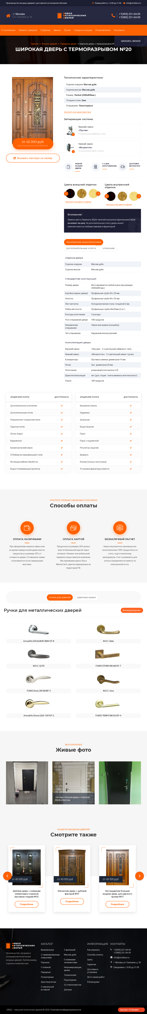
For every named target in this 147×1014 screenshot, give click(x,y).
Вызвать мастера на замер (34, 158)
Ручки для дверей (59, 597)
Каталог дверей (28, 30)
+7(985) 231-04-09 (129, 17)
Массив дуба (70, 955)
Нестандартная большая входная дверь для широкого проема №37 (117, 894)
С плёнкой (46, 967)
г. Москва (19, 14)
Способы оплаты (95, 955)
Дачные (68, 990)
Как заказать (93, 950)
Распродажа (93, 982)
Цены (89, 959)
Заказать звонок (131, 41)
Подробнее (26, 904)
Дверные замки (86, 597)
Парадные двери (68, 44)
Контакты (119, 30)
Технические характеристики (83, 242)
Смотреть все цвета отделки (78, 202)
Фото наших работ (96, 977)
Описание (109, 248)
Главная (35, 44)
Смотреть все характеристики (77, 112)
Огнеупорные (47, 977)
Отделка (45, 30)
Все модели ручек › (132, 610)
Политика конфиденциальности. (66, 1010)
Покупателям (103, 30)
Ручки (67, 30)
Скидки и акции (83, 30)
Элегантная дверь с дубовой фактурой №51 (72, 892)
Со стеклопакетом (72, 985)
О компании (8, 30)
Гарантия (91, 964)
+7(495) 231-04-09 (129, 14)
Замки (57, 30)
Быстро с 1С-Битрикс (129, 1009)
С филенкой (69, 950)
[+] (70, 131)
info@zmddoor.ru (133, 3)
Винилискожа (47, 950)
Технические (70, 975)
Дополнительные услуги (81, 248)
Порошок (45, 962)
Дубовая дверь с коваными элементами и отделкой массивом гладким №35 (26, 894)
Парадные (46, 972)
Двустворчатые (48, 982)
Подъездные (70, 980)
